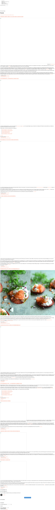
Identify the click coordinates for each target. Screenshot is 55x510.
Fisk (0, 76)
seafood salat (8, 320)
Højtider (3, 381)
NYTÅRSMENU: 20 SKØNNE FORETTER (9, 78)
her (50, 318)
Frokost (3, 429)
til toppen (6, 509)
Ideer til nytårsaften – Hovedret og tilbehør (7, 130)
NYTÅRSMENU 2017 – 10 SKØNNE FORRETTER (11, 383)
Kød (4, 76)
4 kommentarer (3, 266)
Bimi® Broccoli (53, 64)
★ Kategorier (2, 504)
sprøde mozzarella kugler (40, 187)
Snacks (9, 66)
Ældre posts (1, 488)
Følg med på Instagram (28, 497)
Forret (2, 76)
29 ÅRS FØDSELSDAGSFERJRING (8, 196)
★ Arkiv (1, 507)
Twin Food (7, 75)
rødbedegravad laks (49, 319)
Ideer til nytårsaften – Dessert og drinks (7, 129)
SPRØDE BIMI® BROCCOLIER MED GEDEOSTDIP (11, 16)
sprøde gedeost (49, 187)
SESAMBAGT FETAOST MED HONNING (9, 139)
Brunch (4, 323)
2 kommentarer (3, 428)
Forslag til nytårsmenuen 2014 (6, 132)
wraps (49, 189)
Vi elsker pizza (13, 377)
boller (14, 262)
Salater (8, 194)
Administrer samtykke (3, 508)
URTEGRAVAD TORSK (5, 400)
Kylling (6, 76)
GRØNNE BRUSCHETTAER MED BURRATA (10, 431)
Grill (6, 194)
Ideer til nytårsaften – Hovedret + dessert (7, 394)
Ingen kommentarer (3, 137)
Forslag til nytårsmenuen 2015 (6, 131)
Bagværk (1, 323)
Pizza (9, 323)
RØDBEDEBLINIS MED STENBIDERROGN (9, 268)
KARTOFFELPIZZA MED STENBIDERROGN (10, 325)
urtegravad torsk (2, 320)
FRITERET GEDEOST (5, 459)
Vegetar (8, 76)
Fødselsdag (3, 194)
